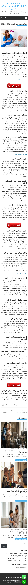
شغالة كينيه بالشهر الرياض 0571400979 (7, 411)
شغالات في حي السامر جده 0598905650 (16, 557)
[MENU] (1, 18)
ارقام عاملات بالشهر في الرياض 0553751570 (21, 411)
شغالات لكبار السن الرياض (20, 273)
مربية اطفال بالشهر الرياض (20, 154)
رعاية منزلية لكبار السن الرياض (7, 405)
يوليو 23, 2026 (23, 448)
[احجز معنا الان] (24, 582)
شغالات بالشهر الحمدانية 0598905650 (17, 560)
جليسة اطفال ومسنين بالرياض (20, 404)
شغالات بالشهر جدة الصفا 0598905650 (17, 559)
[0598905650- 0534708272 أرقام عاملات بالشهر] (26, 18)
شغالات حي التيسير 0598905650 (18, 555)
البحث (25, 543)
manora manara (13, 28)
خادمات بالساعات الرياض (19, 405)
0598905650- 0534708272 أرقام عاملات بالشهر (14, 6)
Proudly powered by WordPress (11, 580)
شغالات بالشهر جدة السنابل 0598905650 (16, 553)
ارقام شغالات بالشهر (22, 79)
